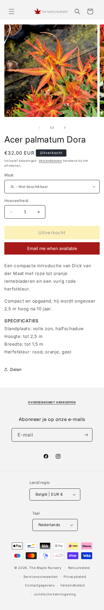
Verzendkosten (50, 160)
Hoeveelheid (16, 200)
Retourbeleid (79, 568)
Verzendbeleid (72, 585)
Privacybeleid (75, 577)
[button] (11, 11)
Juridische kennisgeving (55, 594)
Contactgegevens (40, 585)
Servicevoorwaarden (40, 577)
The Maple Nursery (45, 568)
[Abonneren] (85, 435)
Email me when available (52, 248)
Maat (9, 175)
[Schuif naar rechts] (64, 127)
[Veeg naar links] (39, 127)
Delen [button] (16, 369)
